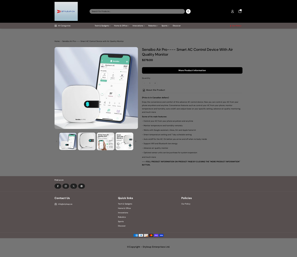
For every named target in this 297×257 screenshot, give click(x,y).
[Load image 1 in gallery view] (68, 141)
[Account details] (232, 11)
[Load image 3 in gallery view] (105, 141)
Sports (165, 25)
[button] (239, 11)
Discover (122, 226)
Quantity (146, 78)
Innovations (138, 25)
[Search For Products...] (188, 11)
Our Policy (185, 204)
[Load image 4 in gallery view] (124, 141)
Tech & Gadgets (102, 25)
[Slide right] (136, 141)
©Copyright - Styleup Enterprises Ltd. (148, 246)
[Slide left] (57, 141)
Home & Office (120, 25)
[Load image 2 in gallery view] (86, 141)
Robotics (152, 25)
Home (57, 41)
